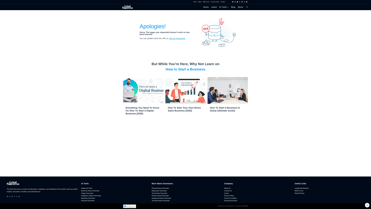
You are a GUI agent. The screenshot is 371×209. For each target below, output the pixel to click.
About (240, 7)
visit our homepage (177, 38)
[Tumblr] (240, 2)
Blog (233, 7)
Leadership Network (301, 188)
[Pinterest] (242, 2)
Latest (214, 7)
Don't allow (190, 11)
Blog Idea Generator (88, 198)
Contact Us (228, 191)
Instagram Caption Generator (91, 196)
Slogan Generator (87, 193)
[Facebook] (233, 2)
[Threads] (244, 2)
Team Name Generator (159, 193)
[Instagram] (237, 2)
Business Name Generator (90, 191)
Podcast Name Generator (160, 188)
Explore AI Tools (86, 188)
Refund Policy (299, 193)
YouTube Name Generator (161, 200)
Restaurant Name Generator (161, 198)
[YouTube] (246, 2)
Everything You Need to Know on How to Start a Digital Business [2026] (142, 110)
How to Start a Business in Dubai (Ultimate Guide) (225, 109)
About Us (227, 188)
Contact (223, 2)
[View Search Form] (247, 7)
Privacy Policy (215, 2)
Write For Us (299, 191)
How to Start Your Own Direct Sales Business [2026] (184, 109)
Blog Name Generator (159, 191)
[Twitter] (235, 2)
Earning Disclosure (230, 200)
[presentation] (143, 90)
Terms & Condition (230, 198)
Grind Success (15, 189)
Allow (200, 11)
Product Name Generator (160, 196)
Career (226, 193)
